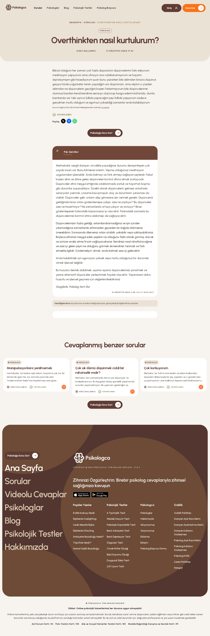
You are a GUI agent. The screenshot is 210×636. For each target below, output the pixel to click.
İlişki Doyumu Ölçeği (118, 554)
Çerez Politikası (182, 561)
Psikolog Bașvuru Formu (153, 548)
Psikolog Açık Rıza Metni (187, 540)
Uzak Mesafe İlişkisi (83, 524)
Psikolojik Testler (82, 7)
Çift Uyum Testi (115, 566)
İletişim (144, 542)
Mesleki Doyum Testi (118, 518)
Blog (66, 7)
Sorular (38, 7)
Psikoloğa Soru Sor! (101, 132)
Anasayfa (75, 22)
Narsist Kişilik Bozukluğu (86, 548)
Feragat (178, 567)
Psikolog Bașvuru (106, 7)
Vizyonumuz (147, 530)
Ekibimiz (145, 536)
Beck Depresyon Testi (118, 536)
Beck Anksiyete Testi (118, 530)
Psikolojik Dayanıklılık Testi (121, 524)
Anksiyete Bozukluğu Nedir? (88, 536)
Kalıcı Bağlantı (145, 292)
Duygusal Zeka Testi (118, 560)
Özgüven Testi (115, 542)
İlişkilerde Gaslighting (84, 518)
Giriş (169, 8)
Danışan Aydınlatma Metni (188, 524)
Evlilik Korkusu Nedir (84, 513)
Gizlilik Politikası (182, 513)
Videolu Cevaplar (36, 494)
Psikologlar (53, 7)
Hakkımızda (26, 547)
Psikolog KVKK (181, 555)
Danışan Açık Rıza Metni (187, 518)
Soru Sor (190, 8)
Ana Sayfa (24, 468)
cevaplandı (105, 107)
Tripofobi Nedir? (82, 542)
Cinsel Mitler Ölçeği (117, 548)
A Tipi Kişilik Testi (116, 513)
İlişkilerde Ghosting (83, 530)
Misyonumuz (147, 524)
